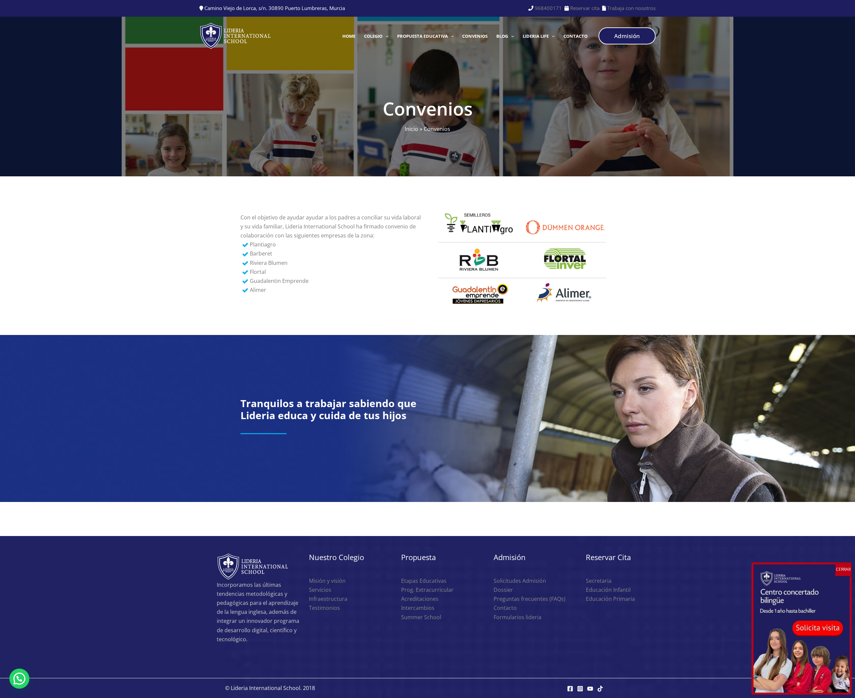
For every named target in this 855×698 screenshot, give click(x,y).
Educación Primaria (610, 598)
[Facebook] (570, 689)
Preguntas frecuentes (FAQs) (529, 598)
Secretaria (599, 580)
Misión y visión (327, 580)
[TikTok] (600, 689)
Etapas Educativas (424, 580)
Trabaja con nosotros (631, 8)
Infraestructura (328, 598)
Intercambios (418, 608)
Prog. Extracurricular (427, 589)
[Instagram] (580, 689)
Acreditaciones (420, 598)
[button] (385, 36)
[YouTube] (590, 689)
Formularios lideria (517, 617)
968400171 (548, 8)
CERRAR (843, 569)
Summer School (421, 617)
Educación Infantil (608, 589)
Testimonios (324, 608)
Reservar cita (585, 8)
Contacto (505, 608)
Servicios (320, 589)
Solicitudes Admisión (520, 580)
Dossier (503, 589)
